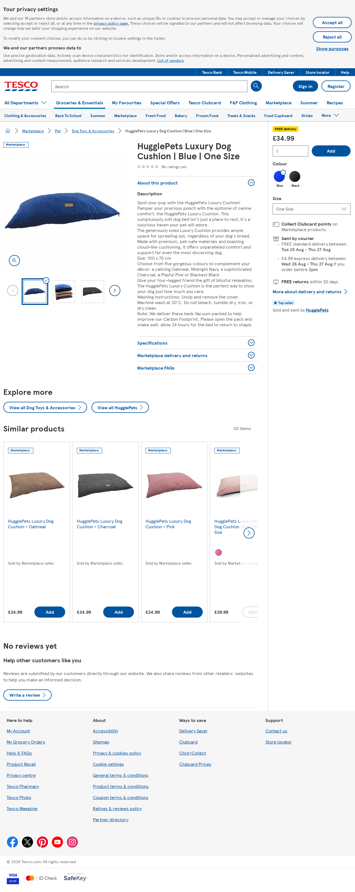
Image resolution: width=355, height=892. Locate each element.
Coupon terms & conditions (120, 797)
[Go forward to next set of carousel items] (249, 533)
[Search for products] (256, 86)
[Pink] (218, 552)
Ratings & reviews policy (117, 808)
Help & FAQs (19, 753)
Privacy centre (21, 775)
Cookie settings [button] (108, 764)
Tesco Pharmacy (23, 786)
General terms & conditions (120, 775)
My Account (18, 730)
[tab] (35, 291)
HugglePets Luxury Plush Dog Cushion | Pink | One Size (238, 526)
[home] (7, 130)
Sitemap (101, 742)
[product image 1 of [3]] (63, 211)
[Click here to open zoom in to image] (14, 260)
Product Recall (21, 764)
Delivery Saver (193, 730)
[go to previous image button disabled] (12, 290)
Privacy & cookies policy (117, 753)
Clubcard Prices (195, 764)
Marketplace (33, 130)
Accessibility (105, 730)
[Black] (294, 176)
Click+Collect (192, 753)
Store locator (278, 742)
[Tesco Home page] (21, 86)
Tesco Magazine (22, 808)
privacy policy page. (111, 23)
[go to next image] (114, 290)
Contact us (276, 730)
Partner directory (110, 819)
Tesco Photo (19, 797)
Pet (58, 130)
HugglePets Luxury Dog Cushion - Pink (168, 524)
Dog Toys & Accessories (93, 130)
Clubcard (188, 742)
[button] (212, 72)
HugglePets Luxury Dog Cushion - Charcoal (99, 524)
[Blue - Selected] (279, 176)
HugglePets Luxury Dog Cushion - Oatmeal (31, 524)
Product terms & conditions (121, 786)
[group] (36, 533)
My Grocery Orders (26, 742)
